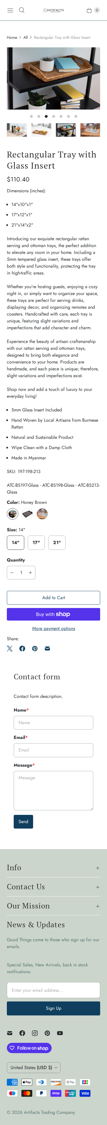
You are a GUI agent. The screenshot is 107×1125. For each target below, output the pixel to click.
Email (21, 737)
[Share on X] (11, 648)
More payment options (53, 628)
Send (23, 821)
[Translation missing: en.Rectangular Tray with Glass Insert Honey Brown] (66, 130)
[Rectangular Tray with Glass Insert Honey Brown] (53, 78)
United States (31, 1067)
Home (12, 37)
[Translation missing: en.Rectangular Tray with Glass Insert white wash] (17, 130)
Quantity (16, 560)
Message (24, 765)
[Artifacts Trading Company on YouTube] (63, 1033)
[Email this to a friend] (47, 648)
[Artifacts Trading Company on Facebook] (25, 1033)
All (25, 37)
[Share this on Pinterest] (35, 648)
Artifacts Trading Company (49, 1112)
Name (21, 710)
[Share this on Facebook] (22, 648)
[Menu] (10, 10)
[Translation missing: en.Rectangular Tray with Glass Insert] (41, 130)
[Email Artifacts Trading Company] (13, 1033)
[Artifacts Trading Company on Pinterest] (51, 1033)
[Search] (21, 10)
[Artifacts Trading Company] (53, 10)
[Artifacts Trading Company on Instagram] (38, 1033)
